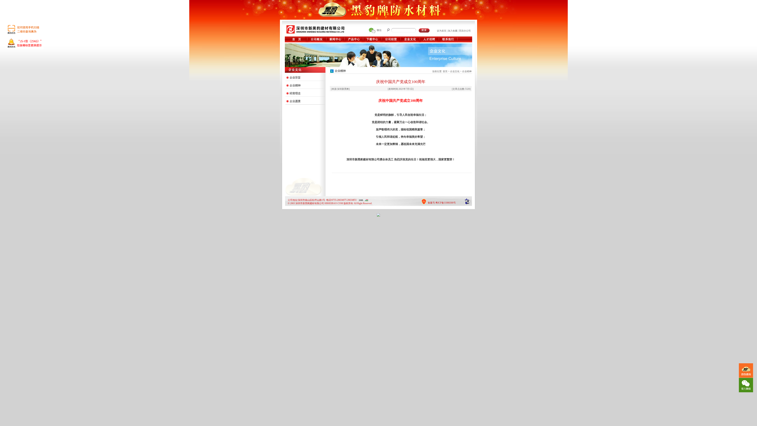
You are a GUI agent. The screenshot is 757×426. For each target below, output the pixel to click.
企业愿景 (295, 101)
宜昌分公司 (465, 30)
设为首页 (441, 30)
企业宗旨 (295, 77)
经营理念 (295, 93)
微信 (379, 30)
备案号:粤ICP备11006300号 (442, 202)
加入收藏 (452, 30)
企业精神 (295, 85)
